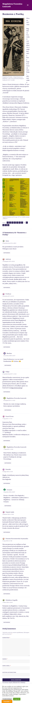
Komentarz (6, 637)
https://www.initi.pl (16, 388)
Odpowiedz (6, 253)
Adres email (6, 665)
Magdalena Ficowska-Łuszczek (12, 5)
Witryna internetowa (9, 672)
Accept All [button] (16, 699)
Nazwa (4, 659)
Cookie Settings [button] (7, 699)
